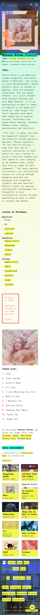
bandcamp (10, 245)
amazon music (12, 241)
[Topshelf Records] (4, 563)
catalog (12, 5)
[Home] (3, 4)
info (23, 569)
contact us (19, 578)
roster (11, 562)
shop (19, 562)
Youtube (6, 599)
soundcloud (11, 271)
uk (8, 578)
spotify (9, 275)
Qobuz (5, 587)
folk (28, 58)
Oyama (16, 435)
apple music (11, 262)
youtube (9, 284)
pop (32, 58)
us (4, 578)
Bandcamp (21, 593)
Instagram (15, 587)
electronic (21, 58)
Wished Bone (24, 438)
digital (9, 233)
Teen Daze (25, 435)
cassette (10, 229)
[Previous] (6, 361)
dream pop (12, 58)
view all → (6, 461)
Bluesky (32, 593)
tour (26, 562)
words (16, 569)
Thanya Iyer (9, 438)
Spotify (27, 587)
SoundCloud (18, 599)
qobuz (8, 254)
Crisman (6, 435)
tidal (8, 280)
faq (28, 578)
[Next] (33, 361)
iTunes (8, 250)
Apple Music (9, 593)
